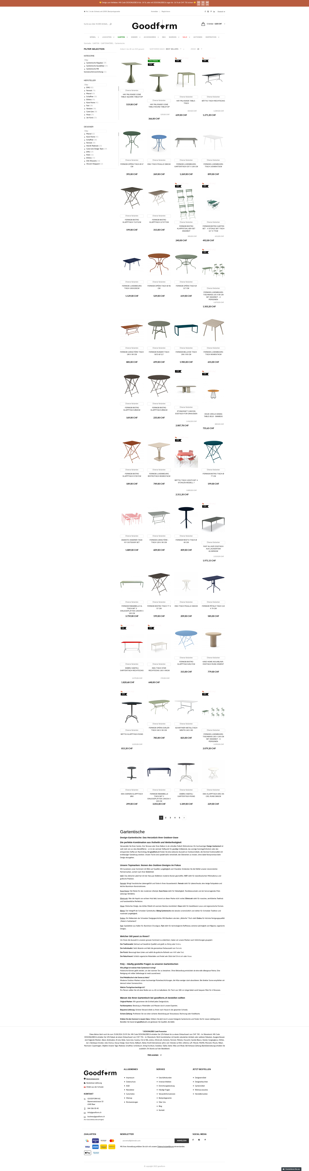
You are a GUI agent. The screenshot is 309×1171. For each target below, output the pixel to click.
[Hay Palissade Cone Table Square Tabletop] (132, 72)
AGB (128, 1086)
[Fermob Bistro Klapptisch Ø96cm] (159, 385)
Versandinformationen (167, 1094)
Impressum (130, 1078)
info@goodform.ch (94, 1112)
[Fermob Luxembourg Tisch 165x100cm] (132, 264)
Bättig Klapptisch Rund (132, 734)
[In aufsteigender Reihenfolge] (183, 49)
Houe (88, 115)
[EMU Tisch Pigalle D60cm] (186, 584)
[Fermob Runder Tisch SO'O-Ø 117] (159, 330)
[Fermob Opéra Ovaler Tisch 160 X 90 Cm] (159, 706)
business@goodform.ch (96, 1117)
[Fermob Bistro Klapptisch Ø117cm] (186, 640)
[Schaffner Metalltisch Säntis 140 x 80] (186, 706)
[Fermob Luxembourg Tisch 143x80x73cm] (213, 142)
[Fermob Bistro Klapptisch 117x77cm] (159, 198)
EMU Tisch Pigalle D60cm (186, 606)
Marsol (88, 94)
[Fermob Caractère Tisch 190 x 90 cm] (132, 330)
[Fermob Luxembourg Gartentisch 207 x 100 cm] (186, 142)
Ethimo (89, 100)
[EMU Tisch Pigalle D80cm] (159, 142)
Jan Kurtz (89, 118)
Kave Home (90, 103)
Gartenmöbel (200, 1086)
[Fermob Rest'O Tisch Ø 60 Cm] (186, 518)
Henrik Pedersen (92, 146)
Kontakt (162, 1110)
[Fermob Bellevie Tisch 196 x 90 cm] (186, 330)
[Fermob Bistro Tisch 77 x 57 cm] (159, 584)
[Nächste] (184, 818)
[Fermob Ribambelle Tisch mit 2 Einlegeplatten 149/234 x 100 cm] (159, 772)
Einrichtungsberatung (167, 1086)
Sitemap (129, 1098)
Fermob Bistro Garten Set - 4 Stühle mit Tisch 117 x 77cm (213, 228)
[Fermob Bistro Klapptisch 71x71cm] (132, 198)
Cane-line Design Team (95, 149)
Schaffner (89, 97)
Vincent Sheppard (93, 164)
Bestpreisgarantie (114, 11)
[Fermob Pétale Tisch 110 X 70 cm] (213, 584)
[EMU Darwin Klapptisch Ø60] (132, 772)
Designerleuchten (201, 1082)
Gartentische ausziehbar (95, 66)
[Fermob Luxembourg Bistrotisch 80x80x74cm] (159, 452)
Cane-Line (90, 112)
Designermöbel (200, 1078)
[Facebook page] (195, 1140)
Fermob (89, 91)
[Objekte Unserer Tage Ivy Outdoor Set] (132, 518)
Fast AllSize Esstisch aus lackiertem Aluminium (213, 548)
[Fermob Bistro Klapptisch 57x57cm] (132, 452)
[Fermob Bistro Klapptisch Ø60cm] (132, 385)
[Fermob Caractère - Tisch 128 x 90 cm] (159, 518)
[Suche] (110, 24)
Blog (160, 1106)
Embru (122, 918)
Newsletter (130, 1090)
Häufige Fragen (164, 1090)
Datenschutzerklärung (165, 1147)
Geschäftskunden (165, 1078)
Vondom (89, 109)
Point (88, 155)
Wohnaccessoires (201, 1090)
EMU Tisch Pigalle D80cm (159, 164)
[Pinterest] (208, 1140)
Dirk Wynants (91, 161)
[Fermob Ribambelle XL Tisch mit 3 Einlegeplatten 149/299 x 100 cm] (132, 584)
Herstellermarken (201, 1094)
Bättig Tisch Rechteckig (213, 101)
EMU (88, 88)
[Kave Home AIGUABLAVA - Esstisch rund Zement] (213, 640)
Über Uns (162, 1102)
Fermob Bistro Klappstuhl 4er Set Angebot (186, 228)
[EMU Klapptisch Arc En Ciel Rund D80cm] (213, 772)
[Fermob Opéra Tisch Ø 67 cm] (132, 142)
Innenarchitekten (165, 1082)
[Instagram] (201, 1140)
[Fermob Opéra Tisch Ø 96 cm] (159, 264)
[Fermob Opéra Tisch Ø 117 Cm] (186, 264)
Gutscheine (130, 1094)
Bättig (122, 911)
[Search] (98, 24)
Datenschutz (131, 1082)
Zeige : (194, 49)
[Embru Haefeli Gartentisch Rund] (186, 772)
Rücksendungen (132, 1102)
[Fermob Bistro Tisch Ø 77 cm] (213, 452)
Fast (87, 106)
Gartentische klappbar (94, 63)
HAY (121, 876)
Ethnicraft (124, 898)
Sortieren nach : (157, 49)
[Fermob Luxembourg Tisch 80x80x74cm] (213, 330)
